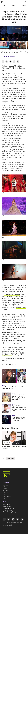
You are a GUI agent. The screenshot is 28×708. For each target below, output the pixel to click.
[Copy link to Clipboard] (17, 61)
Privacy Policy (7, 506)
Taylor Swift (6, 74)
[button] (3, 39)
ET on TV (5, 492)
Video (13, 5)
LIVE (4, 5)
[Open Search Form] (25, 2)
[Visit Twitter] (8, 519)
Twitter (5, 489)
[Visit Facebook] (4, 519)
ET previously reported (12, 295)
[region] (14, 33)
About (4, 494)
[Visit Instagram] (13, 519)
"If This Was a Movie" (14, 340)
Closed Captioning (8, 508)
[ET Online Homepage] (3, 2)
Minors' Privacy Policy (9, 512)
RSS (4, 498)
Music (14, 9)
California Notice (8, 510)
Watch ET (24, 5)
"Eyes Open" (6, 333)
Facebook (5, 485)
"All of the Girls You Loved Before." (14, 328)
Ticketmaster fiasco (13, 306)
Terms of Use (6, 504)
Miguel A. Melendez (10, 57)
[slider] (14, 36)
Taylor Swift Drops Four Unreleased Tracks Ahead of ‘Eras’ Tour (14, 387)
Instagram (6, 487)
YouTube (5, 491)
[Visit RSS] (22, 519)
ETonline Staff (7, 496)
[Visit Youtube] (17, 519)
